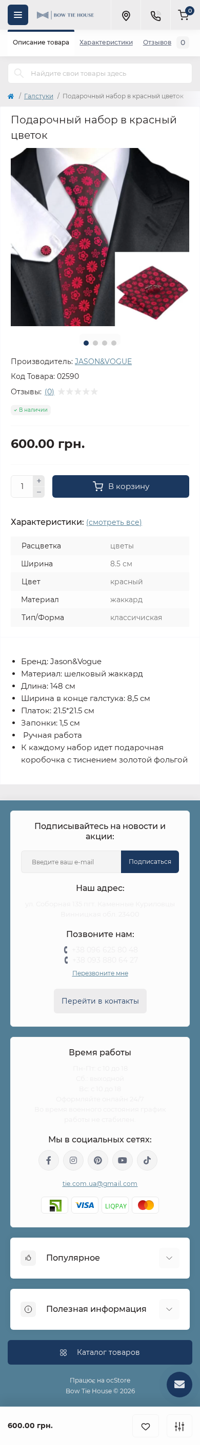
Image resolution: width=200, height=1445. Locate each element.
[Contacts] (155, 15)
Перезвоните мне (100, 973)
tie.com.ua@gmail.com (100, 1183)
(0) (49, 391)
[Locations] (126, 15)
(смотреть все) (114, 522)
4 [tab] (113, 343)
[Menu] (18, 15)
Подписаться (150, 861)
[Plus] (39, 480)
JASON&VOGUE (103, 361)
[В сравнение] (179, 1425)
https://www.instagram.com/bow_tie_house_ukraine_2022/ (73, 1160)
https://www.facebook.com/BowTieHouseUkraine (48, 1160)
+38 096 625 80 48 (105, 949)
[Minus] (39, 492)
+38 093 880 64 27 (105, 960)
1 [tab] (86, 343)
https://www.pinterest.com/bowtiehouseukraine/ (98, 1160)
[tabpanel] (100, 237)
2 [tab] (95, 343)
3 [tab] (104, 343)
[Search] (19, 73)
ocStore (118, 1380)
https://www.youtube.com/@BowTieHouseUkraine (122, 1160)
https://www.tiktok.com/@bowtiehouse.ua (147, 1160)
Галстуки (38, 96)
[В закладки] (145, 1425)
